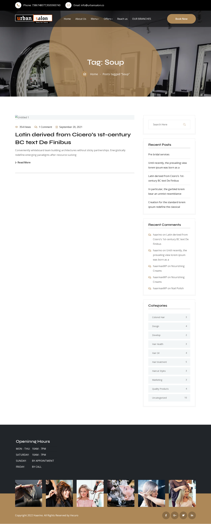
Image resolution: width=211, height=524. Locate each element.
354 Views (25, 127)
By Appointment (43, 460)
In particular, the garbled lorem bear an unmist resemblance (166, 191)
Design (155, 326)
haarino (157, 234)
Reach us (122, 19)
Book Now (181, 19)
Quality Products (160, 388)
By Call (37, 466)
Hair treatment (159, 361)
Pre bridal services (158, 154)
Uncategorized (159, 397)
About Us (80, 19)
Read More (24, 163)
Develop (156, 335)
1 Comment (45, 127)
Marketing (157, 379)
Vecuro (74, 515)
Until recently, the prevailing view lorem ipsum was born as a (167, 165)
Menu (94, 19)
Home (67, 19)
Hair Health (157, 344)
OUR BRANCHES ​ (142, 19)
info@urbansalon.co (92, 5)
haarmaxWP (160, 266)
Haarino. (38, 515)
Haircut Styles (159, 370)
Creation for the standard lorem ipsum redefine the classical (166, 205)
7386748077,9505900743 (46, 5)
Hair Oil (155, 353)
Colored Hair (158, 317)
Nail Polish (177, 288)
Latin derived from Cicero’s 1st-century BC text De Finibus (166, 178)
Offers (107, 19)
